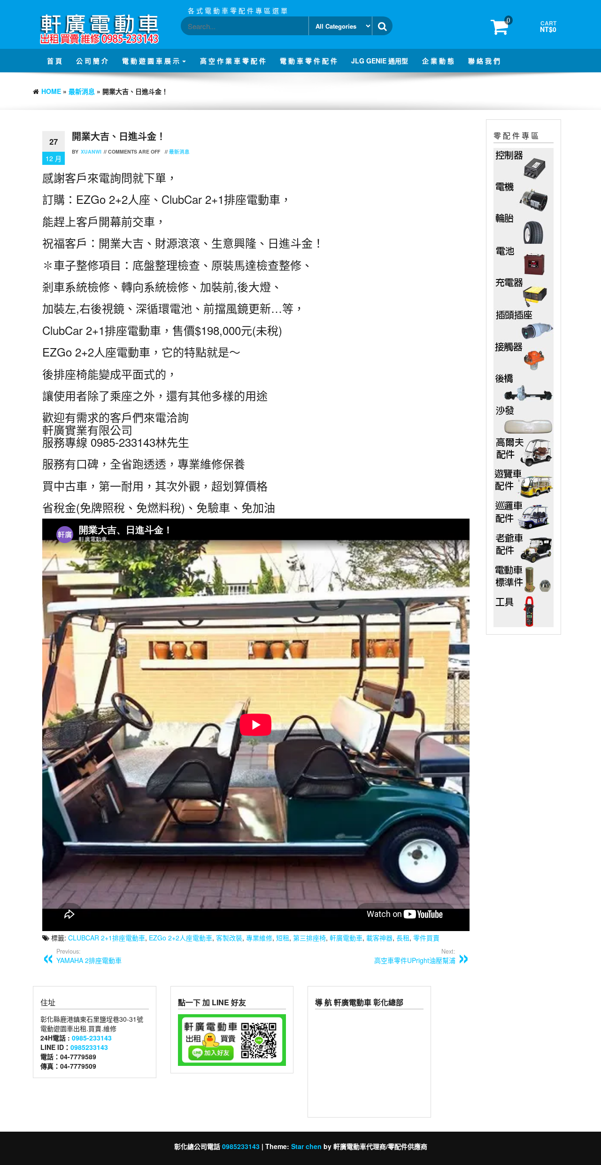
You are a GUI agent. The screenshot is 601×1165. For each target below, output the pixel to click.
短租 (282, 937)
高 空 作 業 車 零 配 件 (233, 60)
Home (51, 91)
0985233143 (89, 1047)
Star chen (306, 1146)
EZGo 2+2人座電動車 (180, 937)
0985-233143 (92, 1037)
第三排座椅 (309, 937)
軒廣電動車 (346, 937)
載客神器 (379, 937)
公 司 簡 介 (92, 60)
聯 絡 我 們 (484, 60)
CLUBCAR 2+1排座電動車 (106, 937)
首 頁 (54, 60)
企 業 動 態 (438, 60)
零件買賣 (426, 937)
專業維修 (259, 937)
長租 (402, 937)
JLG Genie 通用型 (379, 60)
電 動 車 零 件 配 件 (308, 60)
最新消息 (82, 91)
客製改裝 (229, 937)
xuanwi (91, 151)
